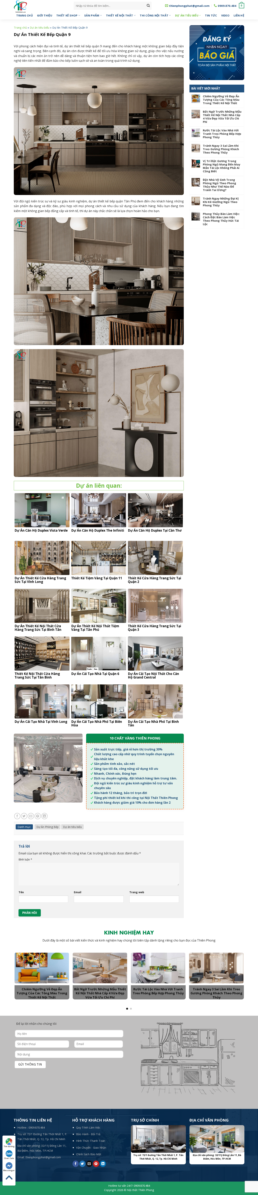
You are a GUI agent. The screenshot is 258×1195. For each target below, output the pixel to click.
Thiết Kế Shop (67, 15)
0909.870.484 (37, 1127)
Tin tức (211, 15)
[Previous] (22, 969)
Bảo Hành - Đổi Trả (88, 1134)
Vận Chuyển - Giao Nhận (91, 1147)
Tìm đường (9, 1146)
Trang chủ (24, 15)
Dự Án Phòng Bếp (47, 827)
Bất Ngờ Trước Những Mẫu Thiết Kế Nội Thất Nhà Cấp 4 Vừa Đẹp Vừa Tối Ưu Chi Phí (222, 116)
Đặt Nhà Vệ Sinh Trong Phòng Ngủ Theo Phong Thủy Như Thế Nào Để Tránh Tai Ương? (219, 185)
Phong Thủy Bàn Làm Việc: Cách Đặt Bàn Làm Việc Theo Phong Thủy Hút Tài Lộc (221, 219)
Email (77, 892)
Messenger (9, 1170)
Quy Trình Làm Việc (88, 1127)
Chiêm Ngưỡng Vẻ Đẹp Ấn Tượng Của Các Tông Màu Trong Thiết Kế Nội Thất (221, 99)
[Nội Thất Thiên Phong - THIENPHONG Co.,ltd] (41, 6)
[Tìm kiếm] (148, 5)
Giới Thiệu (44, 15)
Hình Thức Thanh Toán (90, 1141)
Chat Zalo (9, 1158)
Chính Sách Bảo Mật (88, 1154)
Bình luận (25, 859)
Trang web (136, 892)
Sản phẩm (91, 15)
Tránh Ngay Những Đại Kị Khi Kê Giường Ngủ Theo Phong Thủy (221, 202)
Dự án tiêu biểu (186, 15)
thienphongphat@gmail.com (43, 1157)
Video (225, 15)
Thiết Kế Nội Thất (119, 15)
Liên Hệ (239, 15)
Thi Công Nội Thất (154, 15)
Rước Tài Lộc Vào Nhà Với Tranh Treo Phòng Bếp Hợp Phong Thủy (222, 134)
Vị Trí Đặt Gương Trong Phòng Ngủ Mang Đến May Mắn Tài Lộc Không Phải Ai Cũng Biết (221, 166)
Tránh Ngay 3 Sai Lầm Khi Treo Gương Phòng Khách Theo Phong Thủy (221, 149)
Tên (21, 892)
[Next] (236, 969)
